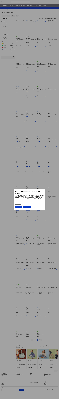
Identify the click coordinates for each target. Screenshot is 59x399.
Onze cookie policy (18, 204)
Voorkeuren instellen (35, 207)
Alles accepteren (18, 207)
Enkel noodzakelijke (27, 207)
